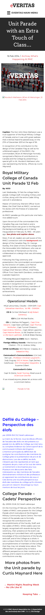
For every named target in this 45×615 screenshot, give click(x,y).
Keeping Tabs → (32, 594)
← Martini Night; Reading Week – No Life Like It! (21, 585)
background (32, 240)
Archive (26, 56)
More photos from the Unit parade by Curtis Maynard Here (22, 567)
